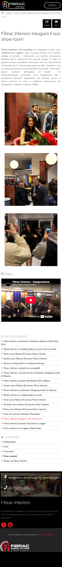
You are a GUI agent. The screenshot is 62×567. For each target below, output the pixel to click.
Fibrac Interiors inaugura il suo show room (22, 419)
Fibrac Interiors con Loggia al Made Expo (22, 428)
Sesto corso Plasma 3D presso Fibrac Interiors (24, 354)
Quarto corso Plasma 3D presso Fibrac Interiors (25, 385)
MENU (52, 5)
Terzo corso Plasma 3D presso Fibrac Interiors (24, 400)
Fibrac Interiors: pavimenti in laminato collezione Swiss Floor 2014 (30, 342)
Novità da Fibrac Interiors (15, 461)
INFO (56, 25)
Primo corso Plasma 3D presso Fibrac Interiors (24, 409)
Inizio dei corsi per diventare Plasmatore (21, 414)
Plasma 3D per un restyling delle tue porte (22, 395)
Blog (8, 13)
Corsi (5, 446)
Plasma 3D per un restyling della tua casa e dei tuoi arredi (29, 349)
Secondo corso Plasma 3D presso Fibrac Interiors (26, 404)
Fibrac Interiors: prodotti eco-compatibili (21, 368)
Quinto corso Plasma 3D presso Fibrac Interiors (25, 358)
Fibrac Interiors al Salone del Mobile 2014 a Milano (26, 381)
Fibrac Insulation (46, 534)
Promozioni (8, 451)
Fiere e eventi (20, 13)
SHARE (46, 25)
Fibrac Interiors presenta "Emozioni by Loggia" (24, 423)
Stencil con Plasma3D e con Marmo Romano (24, 363)
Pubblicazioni (9, 442)
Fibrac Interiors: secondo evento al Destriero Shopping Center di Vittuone (30, 374)
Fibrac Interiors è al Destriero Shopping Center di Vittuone (30, 390)
